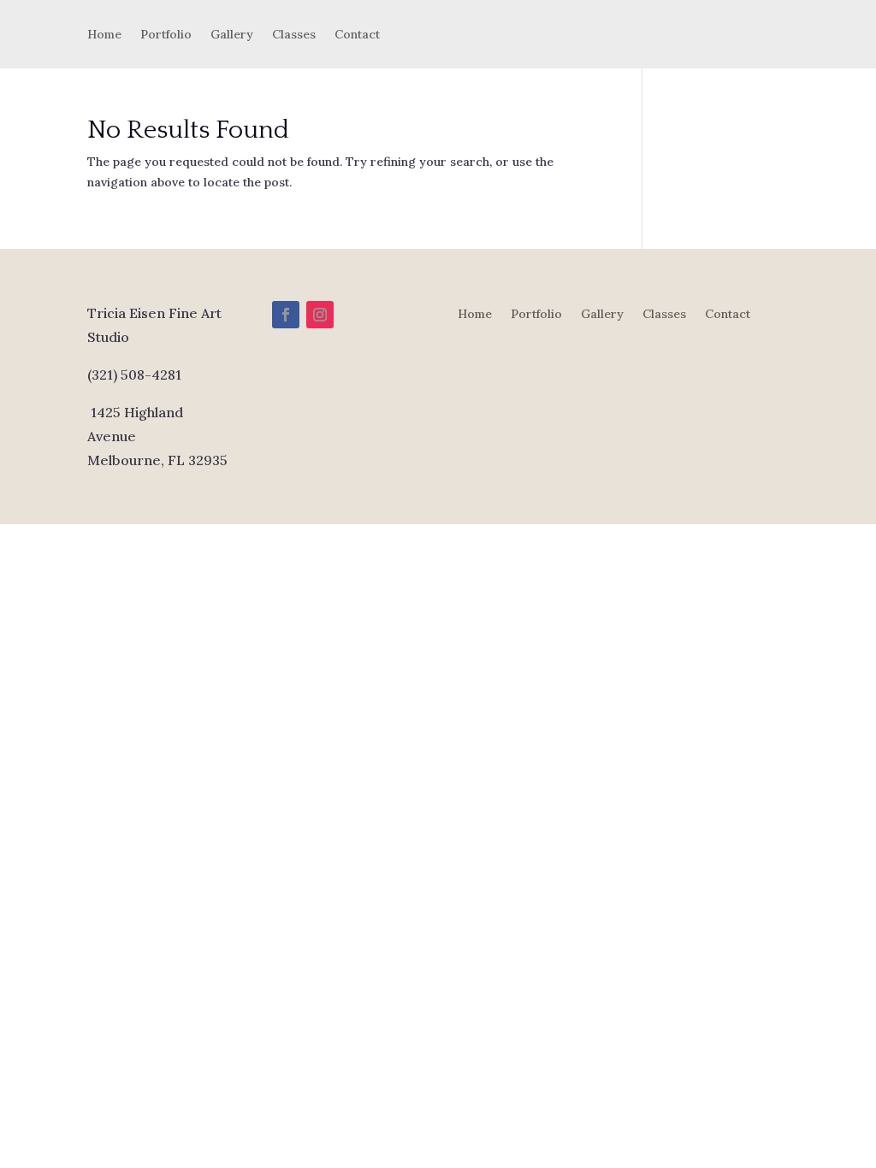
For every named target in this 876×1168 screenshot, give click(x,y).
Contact (357, 35)
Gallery (231, 35)
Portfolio (166, 35)
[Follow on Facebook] (285, 314)
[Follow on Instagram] (320, 314)
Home (104, 35)
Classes (294, 35)
